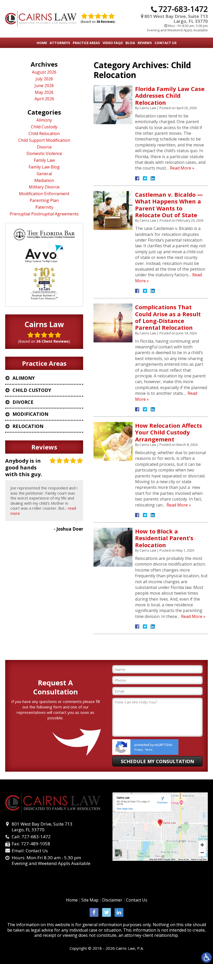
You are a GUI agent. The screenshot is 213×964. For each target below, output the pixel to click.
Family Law (44, 160)
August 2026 (44, 72)
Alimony (44, 120)
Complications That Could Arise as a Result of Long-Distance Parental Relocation (168, 317)
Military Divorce (44, 187)
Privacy (138, 749)
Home (42, 42)
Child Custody (44, 127)
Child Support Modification (44, 140)
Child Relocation (44, 133)
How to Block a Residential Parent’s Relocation (164, 538)
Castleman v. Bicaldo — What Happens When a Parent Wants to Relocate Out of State (169, 205)
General (44, 174)
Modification (30, 414)
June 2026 (44, 85)
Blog (130, 42)
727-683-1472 (183, 9)
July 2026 (44, 79)
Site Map (89, 900)
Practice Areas (86, 42)
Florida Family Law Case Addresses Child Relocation (169, 95)
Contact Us (166, 42)
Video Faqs (113, 42)
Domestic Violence (44, 153)
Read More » (182, 168)
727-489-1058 (35, 844)
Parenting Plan (44, 200)
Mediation (44, 180)
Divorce (44, 147)
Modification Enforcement (44, 193)
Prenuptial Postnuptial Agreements (44, 214)
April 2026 (44, 99)
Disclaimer (112, 900)
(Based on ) (98, 21)
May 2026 (44, 92)
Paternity (44, 207)
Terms (148, 749)
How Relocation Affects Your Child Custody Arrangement (168, 432)
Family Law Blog (44, 167)
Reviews (145, 42)
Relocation (27, 426)
